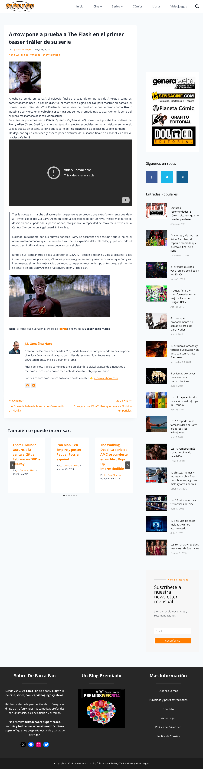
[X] (23, 744)
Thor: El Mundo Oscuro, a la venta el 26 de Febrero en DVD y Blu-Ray (26, 454)
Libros (156, 6)
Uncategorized (51, 55)
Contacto (168, 709)
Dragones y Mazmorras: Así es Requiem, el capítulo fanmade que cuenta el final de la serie (184, 243)
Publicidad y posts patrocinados (168, 700)
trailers (35, 55)
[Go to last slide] (12, 465)
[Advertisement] (172, 48)
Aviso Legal (168, 718)
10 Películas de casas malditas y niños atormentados (182, 524)
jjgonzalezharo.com (106, 378)
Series (24, 55)
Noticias (14, 55)
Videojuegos (178, 6)
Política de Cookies (168, 736)
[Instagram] (182, 177)
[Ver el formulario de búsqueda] (196, 6)
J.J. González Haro (22, 49)
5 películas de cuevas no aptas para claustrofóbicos (183, 377)
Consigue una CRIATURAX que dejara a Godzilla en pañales (103, 405)
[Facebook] (31, 744)
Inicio (80, 6)
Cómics (138, 6)
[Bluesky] (46, 744)
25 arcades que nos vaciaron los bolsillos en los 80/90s (184, 270)
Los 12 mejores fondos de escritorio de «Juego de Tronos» (184, 401)
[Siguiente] (127, 465)
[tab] (64, 495)
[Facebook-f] (151, 177)
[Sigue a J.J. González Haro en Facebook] (27, 385)
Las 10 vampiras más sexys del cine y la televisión (182, 452)
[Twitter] (167, 177)
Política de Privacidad (168, 727)
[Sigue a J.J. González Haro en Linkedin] (33, 385)
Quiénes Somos (168, 691)
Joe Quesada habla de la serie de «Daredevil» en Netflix (36, 405)
